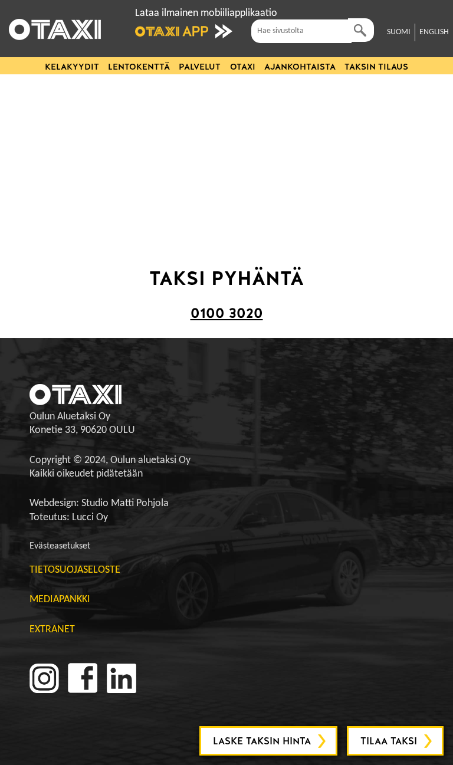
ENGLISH (434, 32)
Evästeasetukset (59, 546)
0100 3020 (227, 313)
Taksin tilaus (376, 66)
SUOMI (399, 32)
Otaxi (242, 66)
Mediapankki (59, 599)
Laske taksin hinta (262, 741)
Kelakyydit (72, 66)
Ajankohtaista (300, 66)
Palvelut (200, 66)
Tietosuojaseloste (74, 570)
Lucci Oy (90, 517)
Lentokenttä (139, 66)
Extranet (52, 629)
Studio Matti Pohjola (125, 503)
